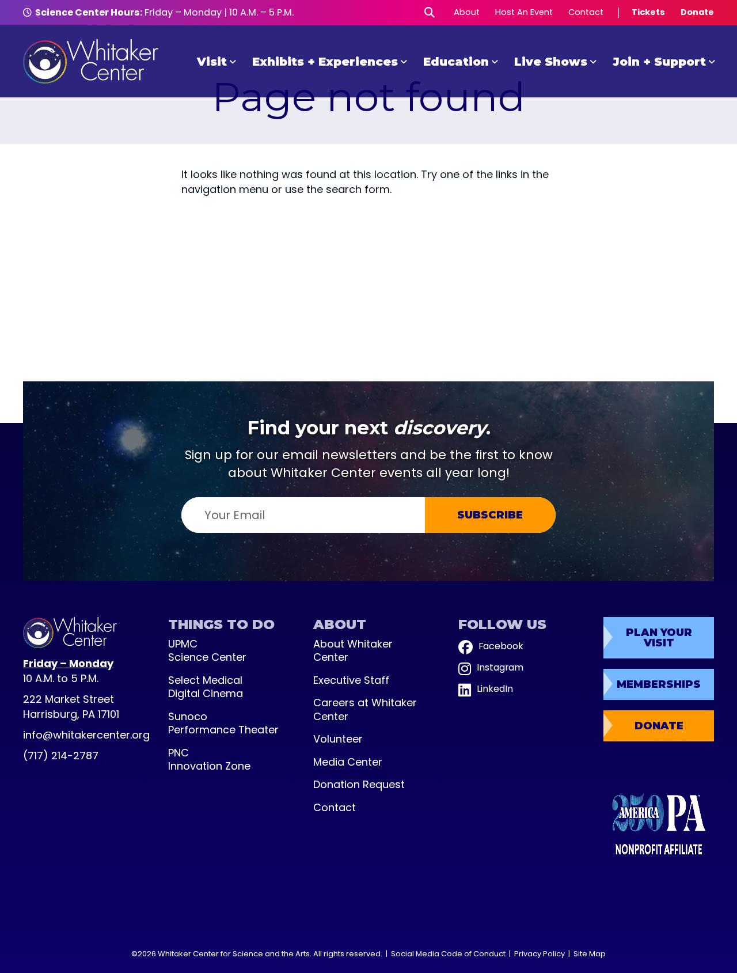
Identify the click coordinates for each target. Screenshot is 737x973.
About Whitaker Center (353, 650)
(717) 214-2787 (60, 755)
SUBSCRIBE (490, 515)
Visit (212, 62)
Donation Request (359, 784)
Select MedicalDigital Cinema (205, 687)
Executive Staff (351, 680)
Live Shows (550, 62)
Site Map (589, 953)
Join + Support (659, 62)
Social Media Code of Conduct (448, 953)
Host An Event (524, 12)
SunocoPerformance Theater (223, 723)
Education (456, 62)
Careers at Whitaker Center (365, 709)
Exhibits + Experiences (325, 62)
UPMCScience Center (207, 650)
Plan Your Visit (659, 637)
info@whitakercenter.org (86, 735)
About (467, 12)
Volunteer (338, 738)
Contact (585, 12)
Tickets (648, 12)
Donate (697, 12)
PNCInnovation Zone (209, 759)
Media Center (347, 761)
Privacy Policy (539, 953)
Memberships (659, 684)
